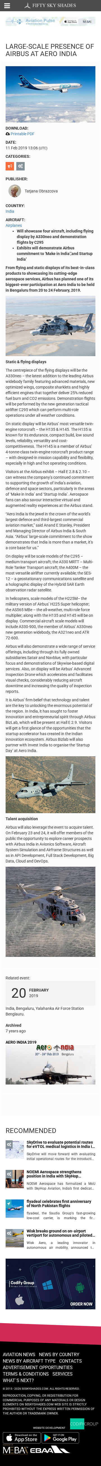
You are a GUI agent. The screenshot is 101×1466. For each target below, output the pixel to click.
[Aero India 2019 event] (50, 1066)
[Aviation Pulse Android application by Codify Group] (63, 1437)
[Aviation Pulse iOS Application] (50, 21)
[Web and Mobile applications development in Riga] (84, 1423)
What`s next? (18, 1380)
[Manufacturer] (21, 166)
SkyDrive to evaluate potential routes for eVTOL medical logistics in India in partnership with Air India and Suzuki (60, 1144)
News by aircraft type (29, 1361)
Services (62, 1374)
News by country (59, 1354)
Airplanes (14, 225)
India (10, 211)
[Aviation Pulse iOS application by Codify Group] (22, 1437)
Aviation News (19, 1354)
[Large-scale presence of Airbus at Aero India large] (50, 94)
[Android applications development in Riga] (50, 1286)
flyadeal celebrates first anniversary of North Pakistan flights (59, 1203)
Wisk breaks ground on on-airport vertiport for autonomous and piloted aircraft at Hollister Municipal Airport (59, 1233)
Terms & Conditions (26, 1374)
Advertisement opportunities (38, 1367)
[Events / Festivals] (10, 166)
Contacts (70, 1361)
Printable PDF (23, 134)
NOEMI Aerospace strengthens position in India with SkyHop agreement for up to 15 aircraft (54, 1174)
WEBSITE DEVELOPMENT (49, 1427)
